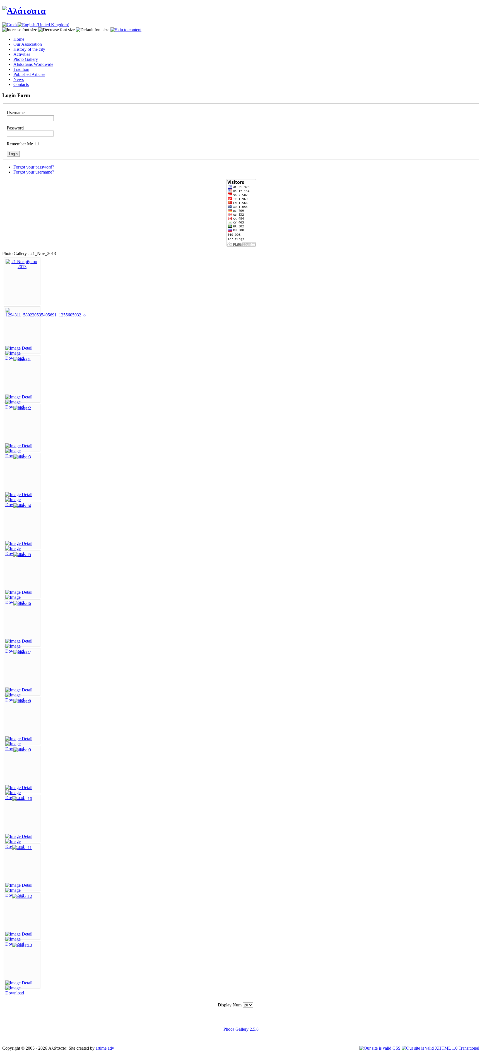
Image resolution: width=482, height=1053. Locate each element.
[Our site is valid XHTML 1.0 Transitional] (440, 1048)
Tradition (21, 69)
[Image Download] (22, 993)
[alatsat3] (22, 457)
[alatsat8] (22, 701)
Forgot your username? (33, 172)
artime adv (105, 1048)
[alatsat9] (22, 749)
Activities (21, 54)
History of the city (29, 49)
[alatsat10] (22, 798)
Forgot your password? (33, 167)
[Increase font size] (19, 29)
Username (16, 112)
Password (15, 128)
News (18, 79)
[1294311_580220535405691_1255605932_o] (46, 314)
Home (18, 39)
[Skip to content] (125, 29)
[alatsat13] (22, 945)
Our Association (27, 44)
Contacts (21, 84)
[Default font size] (92, 29)
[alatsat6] (22, 603)
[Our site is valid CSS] (380, 1048)
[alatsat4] (22, 505)
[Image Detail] (18, 348)
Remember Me (20, 143)
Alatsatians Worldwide (33, 64)
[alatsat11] (22, 847)
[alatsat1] (22, 359)
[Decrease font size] (56, 29)
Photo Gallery (25, 59)
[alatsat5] (22, 554)
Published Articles (29, 74)
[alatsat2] (22, 408)
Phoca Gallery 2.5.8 (241, 1029)
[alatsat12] (22, 896)
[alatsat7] (22, 652)
